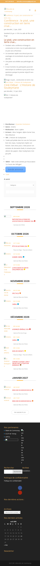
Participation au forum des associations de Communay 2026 (22, 220)
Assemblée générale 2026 (20, 329)
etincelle (9, 29)
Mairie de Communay (12, 430)
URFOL (7, 437)
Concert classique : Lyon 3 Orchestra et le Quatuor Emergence (20, 363)
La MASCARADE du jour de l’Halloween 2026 (20, 269)
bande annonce (15, 169)
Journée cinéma (17, 257)
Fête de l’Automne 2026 (19, 246)
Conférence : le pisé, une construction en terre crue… (19, 23)
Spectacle (15, 293)
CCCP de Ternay (10, 434)
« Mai (6, 545)
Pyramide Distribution (23, 124)
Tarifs (7, 174)
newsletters (26, 471)
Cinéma (14, 304)
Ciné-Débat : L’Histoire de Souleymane (19, 86)
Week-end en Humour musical (21, 390)
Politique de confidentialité (13, 481)
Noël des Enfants (18, 351)
